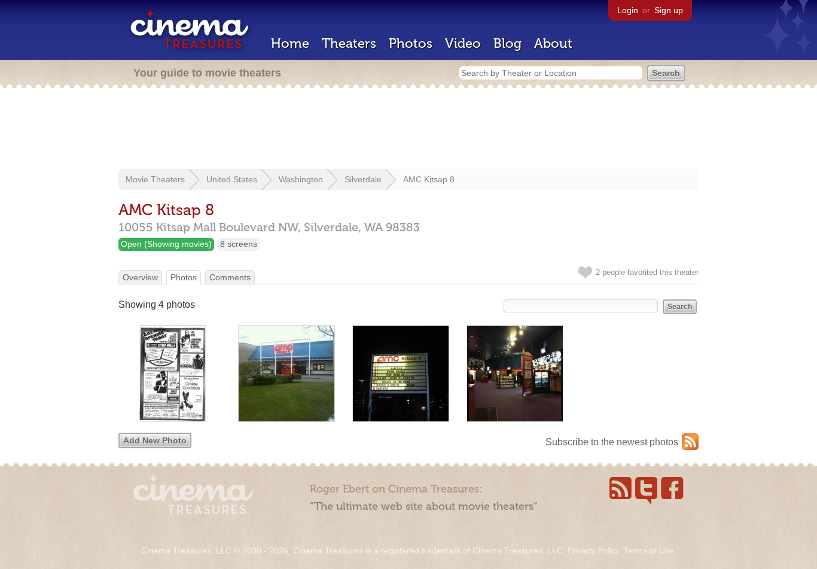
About (553, 43)
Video (463, 43)
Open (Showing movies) (166, 244)
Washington (301, 179)
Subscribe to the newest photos (611, 442)
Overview (140, 277)
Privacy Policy (593, 550)
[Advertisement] (408, 130)
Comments (230, 277)
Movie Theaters (155, 179)
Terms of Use (649, 550)
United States (231, 179)
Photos (410, 43)
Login (627, 10)
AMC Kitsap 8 (429, 179)
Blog (507, 43)
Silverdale (363, 179)
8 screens (238, 244)
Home (290, 43)
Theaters (349, 43)
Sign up (668, 10)
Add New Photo (155, 440)
